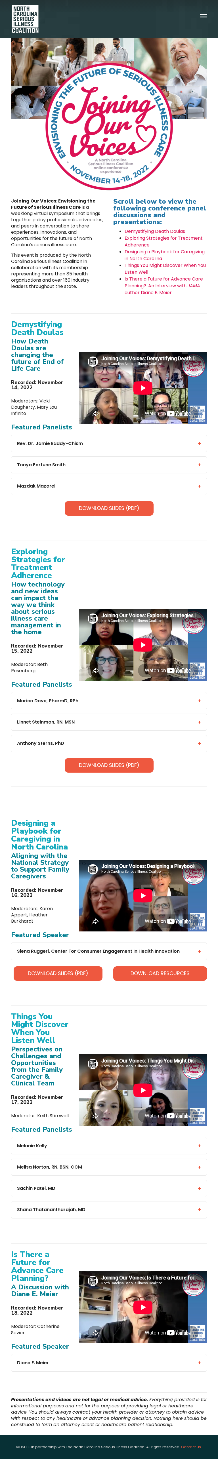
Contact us (191, 1447)
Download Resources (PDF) (160, 975)
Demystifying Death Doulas (155, 231)
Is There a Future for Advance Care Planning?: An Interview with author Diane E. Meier (164, 286)
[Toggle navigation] (203, 16)
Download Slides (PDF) (109, 508)
